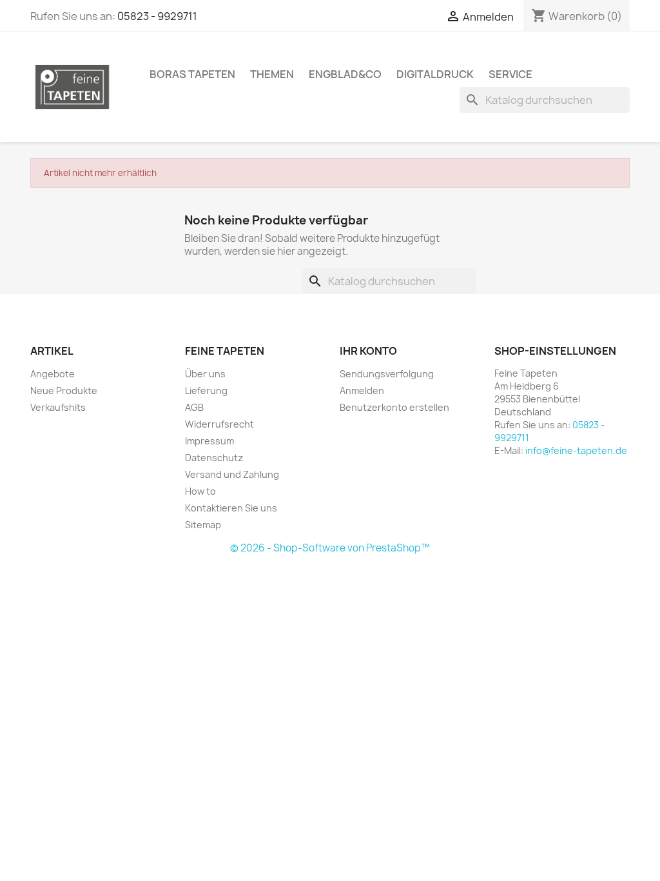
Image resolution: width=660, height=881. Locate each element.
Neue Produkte (63, 390)
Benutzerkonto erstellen (394, 407)
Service (510, 74)
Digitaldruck (435, 74)
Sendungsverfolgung (387, 374)
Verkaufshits (58, 407)
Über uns (205, 374)
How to (200, 491)
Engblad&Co (345, 74)
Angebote (52, 374)
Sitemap (203, 525)
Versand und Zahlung (232, 474)
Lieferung (206, 390)
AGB (194, 407)
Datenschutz (214, 457)
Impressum (209, 441)
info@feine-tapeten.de (576, 450)
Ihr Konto (368, 351)
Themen (272, 74)
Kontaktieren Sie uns (231, 508)
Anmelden (362, 390)
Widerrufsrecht (219, 424)
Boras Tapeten (192, 74)
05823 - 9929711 (157, 16)
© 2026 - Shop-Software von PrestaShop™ (330, 548)
